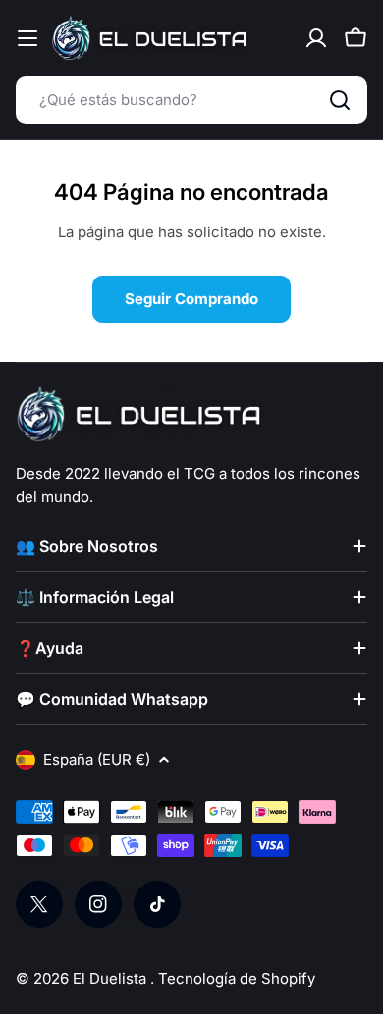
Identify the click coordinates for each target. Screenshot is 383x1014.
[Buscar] (340, 100)
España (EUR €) (96, 759)
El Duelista (111, 978)
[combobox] (191, 100)
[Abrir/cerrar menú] (27, 38)
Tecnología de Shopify (236, 978)
